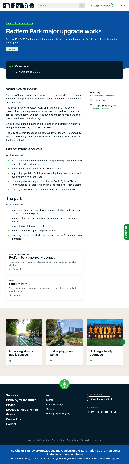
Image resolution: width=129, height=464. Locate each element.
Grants (10, 414)
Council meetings (54, 404)
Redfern (11, 48)
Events (49, 399)
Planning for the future (21, 400)
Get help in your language (58, 413)
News (49, 395)
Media (98, 440)
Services (12, 395)
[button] (126, 232)
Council (11, 424)
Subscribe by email (99, 399)
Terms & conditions (69, 440)
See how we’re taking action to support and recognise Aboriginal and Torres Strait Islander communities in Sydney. (64, 458)
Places (10, 405)
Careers (50, 408)
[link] (18, 5)
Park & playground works (19, 23)
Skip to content (6, 2)
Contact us (13, 419)
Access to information (38, 440)
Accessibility (87, 440)
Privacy (54, 440)
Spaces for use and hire (22, 409)
